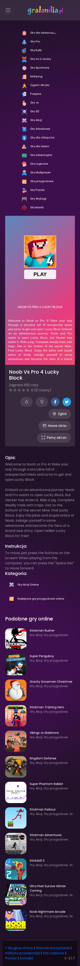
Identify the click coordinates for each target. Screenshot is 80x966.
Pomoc (11, 958)
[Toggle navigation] (8, 10)
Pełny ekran (57, 437)
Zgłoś (62, 413)
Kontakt (26, 958)
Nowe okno (57, 425)
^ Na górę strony (19, 948)
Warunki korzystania (53, 948)
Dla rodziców (53, 953)
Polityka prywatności (22, 953)
